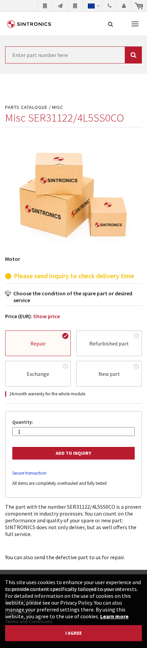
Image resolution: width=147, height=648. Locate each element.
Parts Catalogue (26, 107)
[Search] (110, 24)
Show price (46, 316)
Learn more (114, 616)
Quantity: (22, 422)
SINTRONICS (29, 24)
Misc (57, 107)
